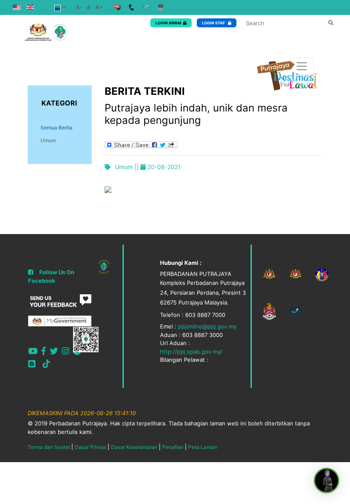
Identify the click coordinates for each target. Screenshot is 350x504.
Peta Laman (202, 447)
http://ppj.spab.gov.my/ (191, 351)
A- (79, 7)
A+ (99, 7)
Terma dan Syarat (49, 447)
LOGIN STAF (214, 23)
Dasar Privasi (90, 447)
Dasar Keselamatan (134, 447)
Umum (48, 140)
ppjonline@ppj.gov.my (207, 326)
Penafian (173, 447)
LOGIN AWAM (168, 23)
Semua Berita (57, 127)
